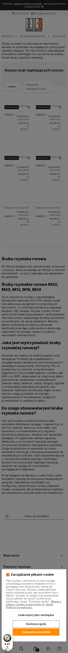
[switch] (7, 650)
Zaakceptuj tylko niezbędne (36, 615)
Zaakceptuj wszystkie (36, 632)
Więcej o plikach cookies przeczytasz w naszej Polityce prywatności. (33, 604)
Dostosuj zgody (36, 624)
